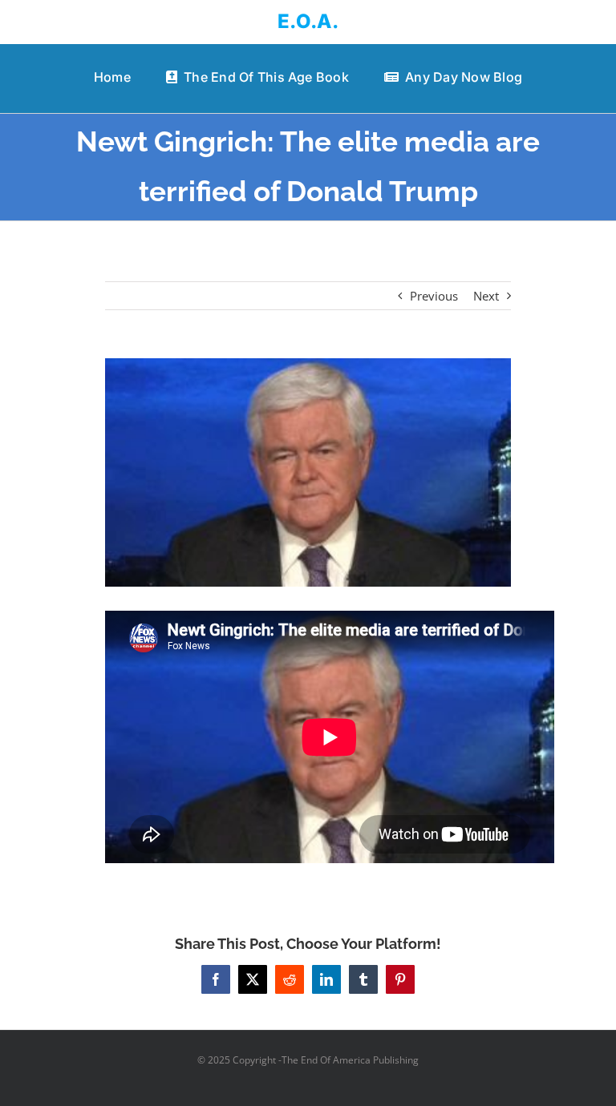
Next (486, 296)
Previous (434, 296)
